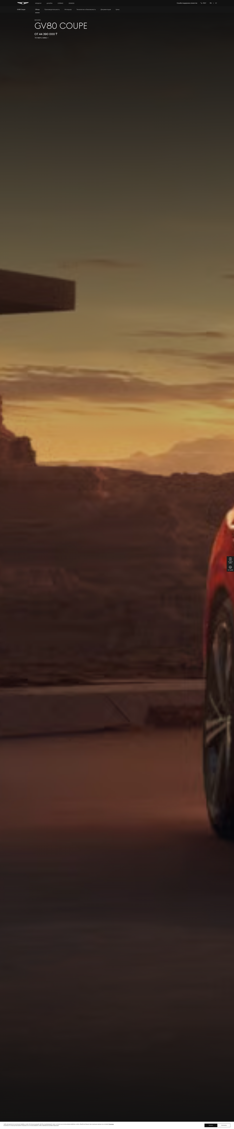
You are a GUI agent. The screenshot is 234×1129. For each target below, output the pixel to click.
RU (211, 3)
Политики (111, 1124)
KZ (216, 3)
